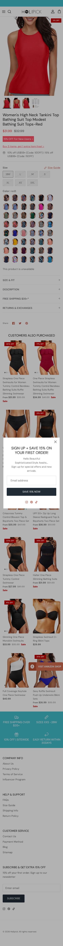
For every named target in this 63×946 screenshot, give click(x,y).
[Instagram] (26, 502)
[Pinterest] (31, 502)
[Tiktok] (36, 502)
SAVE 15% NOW (31, 491)
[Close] (55, 442)
